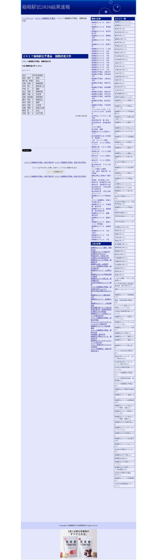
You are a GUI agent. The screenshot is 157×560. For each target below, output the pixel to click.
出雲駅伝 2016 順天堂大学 (100, 258)
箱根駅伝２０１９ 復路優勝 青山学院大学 (101, 210)
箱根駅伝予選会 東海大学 (101, 92)
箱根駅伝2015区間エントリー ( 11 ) (124, 463)
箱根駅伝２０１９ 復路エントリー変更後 (101, 223)
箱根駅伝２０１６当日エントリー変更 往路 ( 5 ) (124, 407)
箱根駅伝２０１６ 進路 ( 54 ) (124, 396)
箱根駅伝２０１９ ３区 (100, 239)
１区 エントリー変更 (100, 140)
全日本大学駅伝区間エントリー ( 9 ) (124, 368)
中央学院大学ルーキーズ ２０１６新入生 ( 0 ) (124, 363)
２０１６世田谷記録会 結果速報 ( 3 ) (124, 379)
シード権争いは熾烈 (99, 169)
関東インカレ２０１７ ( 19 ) (124, 290)
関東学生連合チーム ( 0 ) (123, 97)
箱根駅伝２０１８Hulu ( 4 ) (124, 128)
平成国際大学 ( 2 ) (121, 258)
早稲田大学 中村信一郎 (99, 256)
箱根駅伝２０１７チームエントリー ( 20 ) (124, 323)
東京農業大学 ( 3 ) (121, 244)
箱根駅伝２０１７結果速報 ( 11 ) (124, 296)
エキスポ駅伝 (96, 127)
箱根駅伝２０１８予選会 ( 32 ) (124, 208)
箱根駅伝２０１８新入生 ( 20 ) (124, 158)
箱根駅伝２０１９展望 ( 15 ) (124, 123)
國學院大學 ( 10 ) (121, 39)
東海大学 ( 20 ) (120, 29)
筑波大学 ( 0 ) (119, 275)
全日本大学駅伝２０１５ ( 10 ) (124, 450)
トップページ (27, 18)
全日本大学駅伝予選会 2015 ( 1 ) (123, 474)
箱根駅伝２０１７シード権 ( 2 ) (124, 329)
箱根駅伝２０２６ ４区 (100, 63)
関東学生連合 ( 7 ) (121, 213)
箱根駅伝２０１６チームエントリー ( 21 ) (124, 429)
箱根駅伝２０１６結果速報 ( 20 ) (124, 401)
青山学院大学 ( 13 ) (121, 32)
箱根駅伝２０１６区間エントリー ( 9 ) (124, 412)
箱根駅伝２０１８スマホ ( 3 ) (124, 132)
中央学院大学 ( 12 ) (121, 56)
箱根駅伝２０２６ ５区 (100, 60)
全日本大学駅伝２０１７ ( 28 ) (124, 197)
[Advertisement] (55, 38)
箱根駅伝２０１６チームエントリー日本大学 (101, 342)
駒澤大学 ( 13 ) (120, 36)
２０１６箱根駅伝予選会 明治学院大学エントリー (101, 288)
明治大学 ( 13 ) (120, 230)
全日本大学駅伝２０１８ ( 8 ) (124, 163)
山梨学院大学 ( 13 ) (121, 77)
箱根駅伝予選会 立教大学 (101, 72)
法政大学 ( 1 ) (119, 63)
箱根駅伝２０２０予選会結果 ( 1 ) (124, 112)
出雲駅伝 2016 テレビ (98, 254)
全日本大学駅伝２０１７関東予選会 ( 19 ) (124, 203)
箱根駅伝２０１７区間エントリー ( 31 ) (124, 318)
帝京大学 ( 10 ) (120, 66)
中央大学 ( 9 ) (119, 73)
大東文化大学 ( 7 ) (121, 70)
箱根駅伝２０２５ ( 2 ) (123, 25)
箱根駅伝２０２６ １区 (100, 69)
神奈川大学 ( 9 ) (120, 53)
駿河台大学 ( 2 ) (120, 254)
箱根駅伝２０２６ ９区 (100, 51)
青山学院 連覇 (97, 129)
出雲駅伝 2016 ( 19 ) (122, 227)
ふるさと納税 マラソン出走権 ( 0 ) (124, 279)
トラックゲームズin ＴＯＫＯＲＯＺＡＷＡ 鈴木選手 (101, 112)
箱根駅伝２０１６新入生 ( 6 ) (124, 346)
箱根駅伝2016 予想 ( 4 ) (123, 455)
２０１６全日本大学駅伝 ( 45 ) (124, 352)
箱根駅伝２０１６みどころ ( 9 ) (124, 445)
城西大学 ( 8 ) (119, 83)
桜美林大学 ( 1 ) (120, 268)
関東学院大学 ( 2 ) (121, 247)
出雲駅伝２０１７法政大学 (100, 252)
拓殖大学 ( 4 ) (119, 80)
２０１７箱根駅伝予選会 (45, 18)
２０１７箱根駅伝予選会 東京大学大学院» (70, 162)
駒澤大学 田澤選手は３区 (101, 182)
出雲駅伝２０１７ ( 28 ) (123, 187)
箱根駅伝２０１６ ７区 (100, 56)
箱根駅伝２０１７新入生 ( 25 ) (124, 192)
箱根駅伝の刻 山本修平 (99, 264)
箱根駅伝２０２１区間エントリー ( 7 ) (124, 102)
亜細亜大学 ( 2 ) (120, 251)
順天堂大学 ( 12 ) (121, 49)
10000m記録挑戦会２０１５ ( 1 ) (124, 485)
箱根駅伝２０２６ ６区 (100, 58)
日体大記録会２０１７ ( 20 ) (124, 223)
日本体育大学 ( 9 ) (121, 59)
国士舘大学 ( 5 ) (120, 87)
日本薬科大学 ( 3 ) (121, 265)
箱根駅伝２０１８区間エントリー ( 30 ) (124, 143)
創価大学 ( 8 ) (119, 234)
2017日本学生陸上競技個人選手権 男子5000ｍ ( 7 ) (124, 285)
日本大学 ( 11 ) (120, 237)
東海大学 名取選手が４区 (101, 184)
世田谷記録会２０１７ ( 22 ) (124, 217)
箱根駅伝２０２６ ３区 (100, 65)
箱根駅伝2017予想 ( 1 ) (123, 333)
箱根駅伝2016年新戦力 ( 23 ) (124, 434)
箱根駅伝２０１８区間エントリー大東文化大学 (101, 315)
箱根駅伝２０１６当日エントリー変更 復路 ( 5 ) (124, 418)
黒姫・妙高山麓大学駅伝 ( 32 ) (124, 301)
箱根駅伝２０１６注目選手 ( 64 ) (124, 440)
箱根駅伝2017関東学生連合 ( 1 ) (124, 390)
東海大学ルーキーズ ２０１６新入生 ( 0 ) (124, 357)
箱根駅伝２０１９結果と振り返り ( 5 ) (124, 118)
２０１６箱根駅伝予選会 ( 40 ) (124, 385)
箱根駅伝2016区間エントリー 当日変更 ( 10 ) (124, 468)
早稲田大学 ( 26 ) (121, 46)
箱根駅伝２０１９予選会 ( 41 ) (124, 180)
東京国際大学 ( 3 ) (121, 94)
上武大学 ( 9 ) (119, 90)
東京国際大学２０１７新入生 (101, 307)
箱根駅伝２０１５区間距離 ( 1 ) (124, 479)
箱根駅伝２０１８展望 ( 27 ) (124, 149)
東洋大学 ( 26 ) (120, 42)
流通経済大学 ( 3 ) (121, 261)
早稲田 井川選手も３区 (100, 180)
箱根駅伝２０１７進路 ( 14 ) (124, 341)
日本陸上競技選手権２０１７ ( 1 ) (124, 312)
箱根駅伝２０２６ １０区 (101, 49)
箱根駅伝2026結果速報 (46, 7)
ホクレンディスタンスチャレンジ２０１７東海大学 (101, 323)
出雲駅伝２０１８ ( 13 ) (123, 184)
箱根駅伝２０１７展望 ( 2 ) (124, 336)
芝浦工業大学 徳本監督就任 (101, 309)
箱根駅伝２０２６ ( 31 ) (123, 22)
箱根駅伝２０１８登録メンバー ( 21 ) (124, 174)
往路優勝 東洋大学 (98, 334)
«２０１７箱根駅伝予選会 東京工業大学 (39, 162)
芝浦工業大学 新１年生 (100, 120)
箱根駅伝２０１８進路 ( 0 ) (124, 153)
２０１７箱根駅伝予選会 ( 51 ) (124, 374)
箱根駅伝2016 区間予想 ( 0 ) (124, 423)
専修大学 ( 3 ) (119, 241)
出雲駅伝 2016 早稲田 (98, 311)
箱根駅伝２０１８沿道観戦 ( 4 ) (124, 138)
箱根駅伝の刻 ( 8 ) (121, 458)
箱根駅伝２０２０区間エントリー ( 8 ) (124, 107)
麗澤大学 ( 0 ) (119, 271)
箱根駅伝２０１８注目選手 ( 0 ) (124, 169)
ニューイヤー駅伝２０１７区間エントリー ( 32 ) (124, 307)
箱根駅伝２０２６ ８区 (100, 53)
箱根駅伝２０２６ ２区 (100, 67)
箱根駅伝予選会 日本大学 (101, 94)
